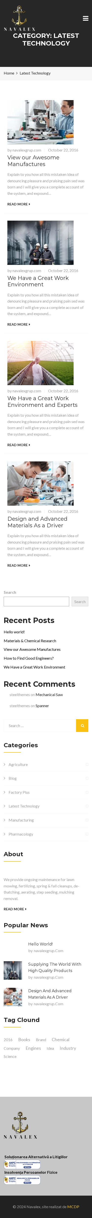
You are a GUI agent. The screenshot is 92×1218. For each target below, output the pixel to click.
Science (10, 1056)
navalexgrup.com (27, 150)
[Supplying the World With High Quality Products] (13, 970)
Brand (41, 1039)
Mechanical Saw (49, 694)
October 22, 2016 (63, 150)
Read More (17, 204)
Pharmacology (21, 834)
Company (12, 1048)
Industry (68, 1048)
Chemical (60, 1039)
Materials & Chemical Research (30, 640)
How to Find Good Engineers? (29, 658)
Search (10, 592)
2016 (8, 1039)
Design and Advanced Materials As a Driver (37, 522)
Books (24, 1039)
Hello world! (14, 631)
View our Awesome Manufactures (33, 160)
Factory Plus (19, 792)
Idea (50, 1048)
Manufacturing (21, 820)
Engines (33, 1048)
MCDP (73, 1206)
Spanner (42, 705)
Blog (13, 778)
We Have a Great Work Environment (38, 281)
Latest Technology (24, 806)
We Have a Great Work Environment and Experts (42, 401)
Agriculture (18, 764)
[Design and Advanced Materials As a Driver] (13, 997)
